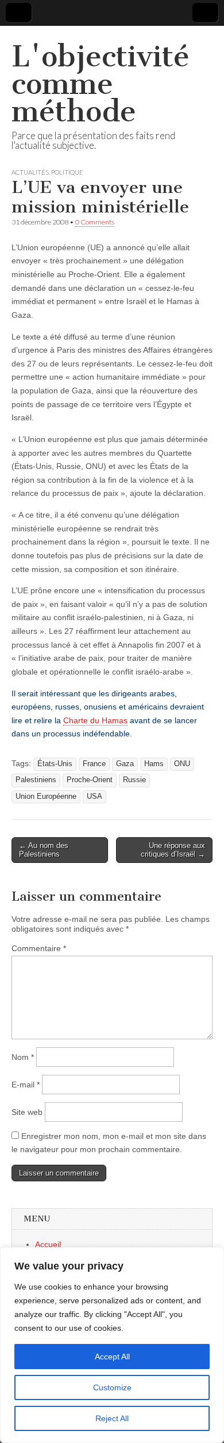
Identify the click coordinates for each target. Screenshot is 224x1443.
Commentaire (38, 948)
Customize (112, 1387)
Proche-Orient (90, 780)
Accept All (112, 1356)
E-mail (25, 1084)
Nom (22, 1057)
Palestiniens (36, 780)
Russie (134, 780)
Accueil (48, 1244)
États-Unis (54, 764)
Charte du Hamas (95, 720)
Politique (67, 172)
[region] (112, 1345)
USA (94, 797)
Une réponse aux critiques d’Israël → (173, 850)
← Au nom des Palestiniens (43, 850)
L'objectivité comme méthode (100, 84)
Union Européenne (46, 797)
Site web (27, 1112)
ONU (182, 764)
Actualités (30, 172)
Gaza (125, 764)
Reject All (112, 1418)
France (94, 764)
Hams (154, 764)
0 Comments (94, 222)
